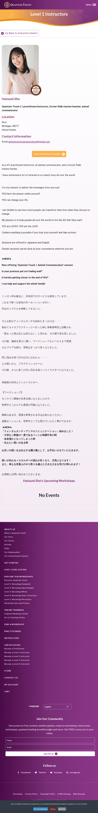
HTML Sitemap (64, 794)
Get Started (11, 563)
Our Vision (9, 541)
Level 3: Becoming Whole (15, 592)
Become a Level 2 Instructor (17, 656)
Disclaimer (18, 794)
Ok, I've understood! (40, 809)
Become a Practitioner (14, 649)
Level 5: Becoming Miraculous (17, 599)
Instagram (75, 772)
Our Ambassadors (12, 552)
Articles (7, 544)
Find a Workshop (14, 624)
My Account (11, 684)
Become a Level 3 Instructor (17, 660)
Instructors (11, 638)
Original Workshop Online (16, 614)
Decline (52, 809)
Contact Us (11, 677)
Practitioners (12, 631)
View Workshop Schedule (47, 154)
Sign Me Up (49, 754)
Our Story (8, 537)
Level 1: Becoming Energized (17, 584)
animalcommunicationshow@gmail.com (29, 141)
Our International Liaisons (16, 556)
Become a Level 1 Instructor (17, 652)
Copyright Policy (47, 794)
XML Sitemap (79, 794)
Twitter (42, 772)
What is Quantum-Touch (15, 533)
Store (7, 671)
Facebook (26, 772)
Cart (7, 691)
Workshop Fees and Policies (17, 603)
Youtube (58, 772)
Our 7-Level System (15, 569)
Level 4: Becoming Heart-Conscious (20, 595)
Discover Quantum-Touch (15, 580)
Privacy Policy (31, 794)
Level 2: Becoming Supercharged (19, 588)
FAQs (6, 548)
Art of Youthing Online (14, 617)
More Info (62, 809)
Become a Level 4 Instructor (17, 664)
